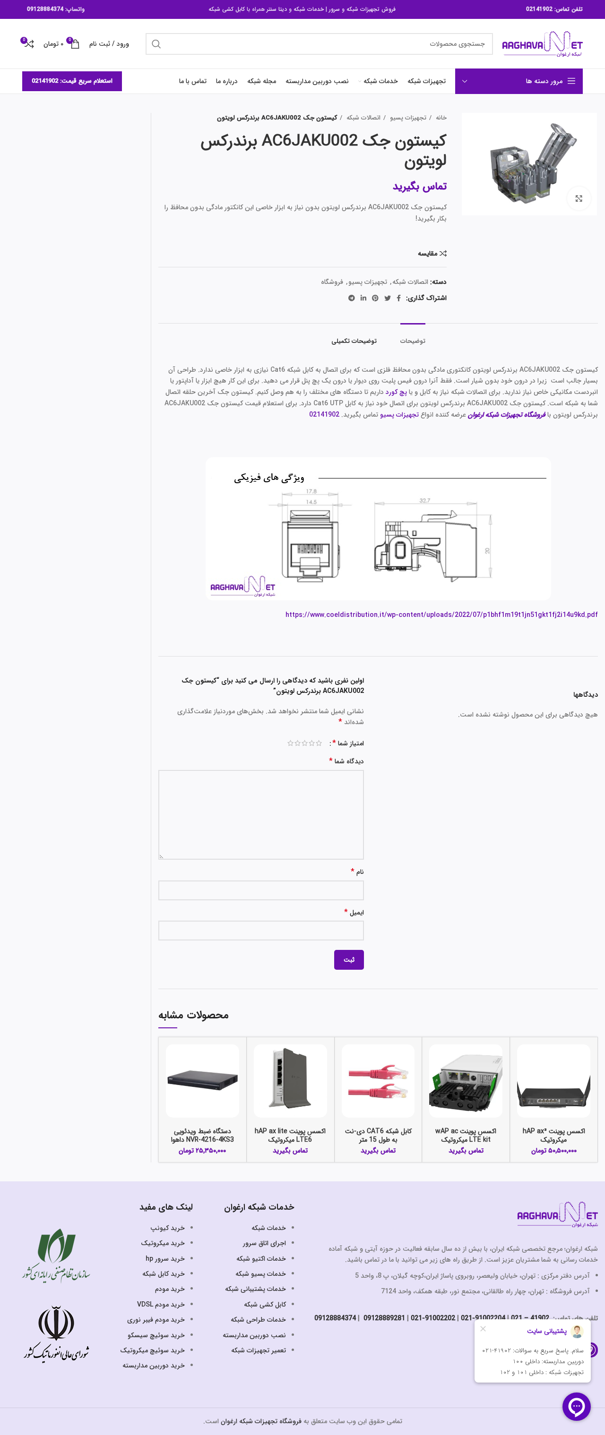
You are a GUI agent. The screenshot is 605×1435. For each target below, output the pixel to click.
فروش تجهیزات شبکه (371, 9)
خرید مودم (170, 1289)
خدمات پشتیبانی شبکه (255, 1289)
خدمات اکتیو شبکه (261, 1259)
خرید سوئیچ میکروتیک (152, 1350)
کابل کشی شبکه (226, 9)
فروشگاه (332, 282)
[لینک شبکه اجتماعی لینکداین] (363, 298)
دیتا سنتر (277, 9)
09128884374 (45, 9)
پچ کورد (396, 392)
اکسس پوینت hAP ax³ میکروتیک (554, 1135)
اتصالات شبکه (362, 118)
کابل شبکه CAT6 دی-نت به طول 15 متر (378, 1135)
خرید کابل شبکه (163, 1274)
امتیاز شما (348, 743)
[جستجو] (156, 44)
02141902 (324, 415)
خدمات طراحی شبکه (258, 1320)
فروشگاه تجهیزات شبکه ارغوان (261, 1421)
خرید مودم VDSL (161, 1304)
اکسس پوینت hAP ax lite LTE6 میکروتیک (290, 1135)
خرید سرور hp (165, 1259)
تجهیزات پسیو (407, 118)
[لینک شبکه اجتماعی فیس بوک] (399, 298)
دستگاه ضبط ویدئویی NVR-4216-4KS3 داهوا (202, 1135)
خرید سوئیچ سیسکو (156, 1335)
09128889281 (383, 1318)
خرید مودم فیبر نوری (156, 1320)
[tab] (412, 336)
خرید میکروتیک (163, 1243)
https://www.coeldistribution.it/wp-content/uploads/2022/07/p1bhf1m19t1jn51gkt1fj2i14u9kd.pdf (441, 615)
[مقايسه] (524, 1059)
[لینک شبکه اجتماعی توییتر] (387, 298)
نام (357, 872)
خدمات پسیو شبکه (260, 1274)
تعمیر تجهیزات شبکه (258, 1350)
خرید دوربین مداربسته (153, 1365)
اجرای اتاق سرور (264, 1243)
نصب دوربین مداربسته (254, 1335)
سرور (334, 9)
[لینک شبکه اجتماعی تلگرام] (352, 298)
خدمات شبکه (309, 9)
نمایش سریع (524, 1081)
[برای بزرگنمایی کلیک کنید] (579, 198)
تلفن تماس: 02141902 (554, 9)
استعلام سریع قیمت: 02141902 (72, 81)
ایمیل (354, 912)
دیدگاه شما (346, 761)
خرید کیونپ (167, 1228)
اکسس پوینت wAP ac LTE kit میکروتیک (465, 1135)
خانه (440, 118)
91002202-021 (433, 1318)
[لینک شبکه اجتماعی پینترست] (375, 298)
